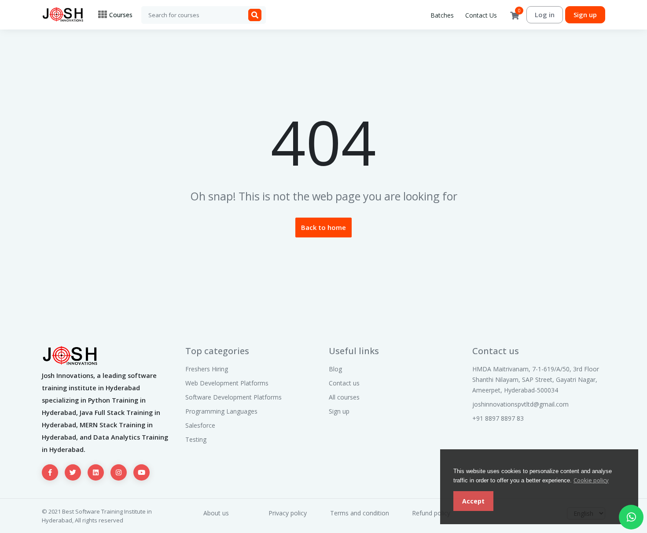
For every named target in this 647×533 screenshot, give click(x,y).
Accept (473, 501)
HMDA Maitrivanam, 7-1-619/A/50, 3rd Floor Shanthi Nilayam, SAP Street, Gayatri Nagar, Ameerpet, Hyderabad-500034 (535, 379)
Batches (442, 15)
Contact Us (481, 15)
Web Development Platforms (226, 383)
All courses (344, 397)
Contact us (344, 383)
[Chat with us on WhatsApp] (631, 517)
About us (216, 513)
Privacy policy (287, 513)
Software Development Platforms (233, 397)
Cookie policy (591, 480)
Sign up (585, 14)
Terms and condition (359, 513)
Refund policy (431, 513)
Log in (545, 14)
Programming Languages (221, 411)
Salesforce (200, 425)
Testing (195, 439)
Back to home (323, 227)
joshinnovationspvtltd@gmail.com (520, 404)
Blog (335, 369)
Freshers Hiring (206, 369)
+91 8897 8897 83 (498, 418)
